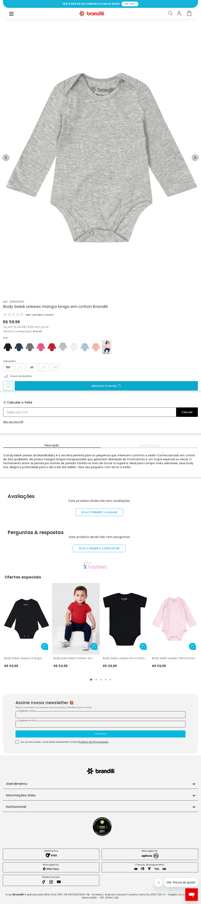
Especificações (149, 445)
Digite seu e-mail (27, 720)
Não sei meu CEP (13, 422)
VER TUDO (130, 3)
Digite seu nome (27, 711)
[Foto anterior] (5, 157)
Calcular (187, 412)
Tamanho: (9, 361)
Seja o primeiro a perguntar (99, 548)
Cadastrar (100, 733)
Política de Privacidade (93, 742)
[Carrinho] (189, 14)
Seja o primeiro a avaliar (99, 512)
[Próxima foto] (195, 157)
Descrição (52, 445)
